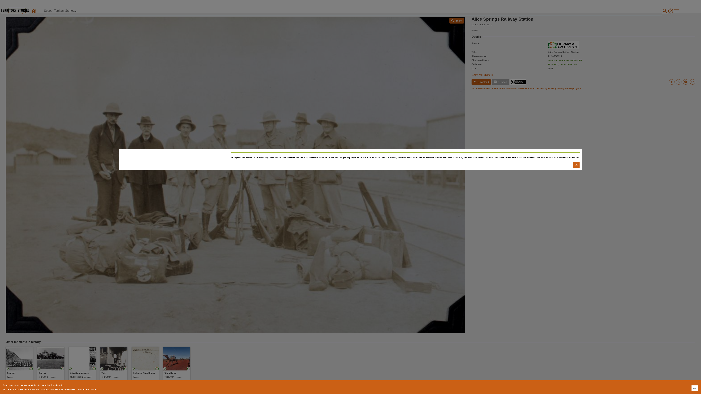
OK (576, 164)
